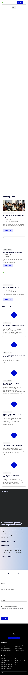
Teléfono (3, 600)
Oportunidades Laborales (7, 664)
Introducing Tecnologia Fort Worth (12, 287)
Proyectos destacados (20, 660)
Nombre (3, 577)
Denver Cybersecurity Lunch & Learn (12, 252)
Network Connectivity (19, 650)
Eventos (16, 662)
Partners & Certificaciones (7, 666)
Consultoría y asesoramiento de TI (6, 647)
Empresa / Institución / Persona (7, 589)
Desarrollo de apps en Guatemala (20, 645)
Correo (2, 594)
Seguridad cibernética (6, 650)
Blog (16, 658)
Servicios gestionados (6, 645)
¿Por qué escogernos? (6, 660)
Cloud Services (18, 648)
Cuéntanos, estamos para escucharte (9, 606)
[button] (25, 2)
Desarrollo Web (5, 652)
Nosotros (3, 658)
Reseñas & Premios (6, 668)
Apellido (3, 583)
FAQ (16, 664)
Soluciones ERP (18, 652)
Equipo (3, 662)
